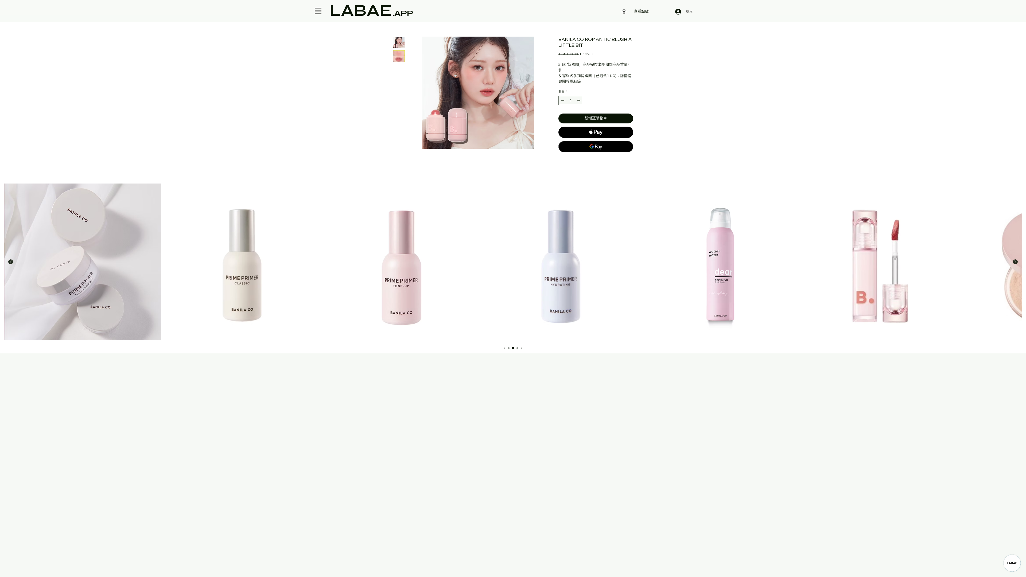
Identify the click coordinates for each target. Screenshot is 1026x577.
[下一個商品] (1015, 261)
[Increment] (579, 100)
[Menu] (318, 11)
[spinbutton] (570, 100)
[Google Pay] (595, 146)
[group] (513, 262)
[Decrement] (562, 100)
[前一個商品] (10, 261)
